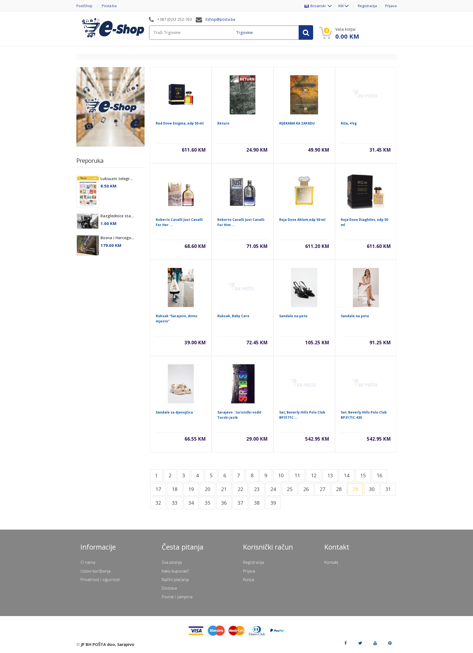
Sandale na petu (293, 316)
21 (224, 489)
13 (330, 475)
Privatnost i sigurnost (100, 579)
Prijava (391, 6)
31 (388, 489)
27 (322, 489)
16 (379, 475)
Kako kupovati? (175, 571)
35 (207, 502)
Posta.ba (109, 6)
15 (363, 475)
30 (371, 489)
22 (240, 489)
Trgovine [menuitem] (244, 32)
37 (240, 502)
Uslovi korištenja (95, 571)
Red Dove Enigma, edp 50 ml (180, 123)
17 (158, 489)
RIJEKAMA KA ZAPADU (297, 123)
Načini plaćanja (175, 579)
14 (346, 475)
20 (207, 489)
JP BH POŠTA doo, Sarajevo (107, 644)
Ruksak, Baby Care (233, 316)
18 (174, 489)
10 (281, 475)
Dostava (169, 588)
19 (191, 489)
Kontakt (331, 562)
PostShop (84, 6)
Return (223, 123)
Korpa (248, 579)
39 (273, 502)
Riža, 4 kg (349, 123)
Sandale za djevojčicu (174, 412)
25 (289, 489)
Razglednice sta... (117, 215)
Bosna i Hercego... (117, 237)
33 (174, 502)
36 (224, 502)
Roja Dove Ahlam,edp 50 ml (302, 219)
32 (158, 502)
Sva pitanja (172, 562)
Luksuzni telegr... (116, 178)
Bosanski (318, 6)
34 (191, 502)
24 (273, 489)
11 (297, 475)
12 (313, 475)
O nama (87, 562)
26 (306, 489)
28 (339, 489)
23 (256, 489)
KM (341, 6)
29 (355, 489)
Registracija (367, 6)
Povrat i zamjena (177, 596)
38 (256, 502)
